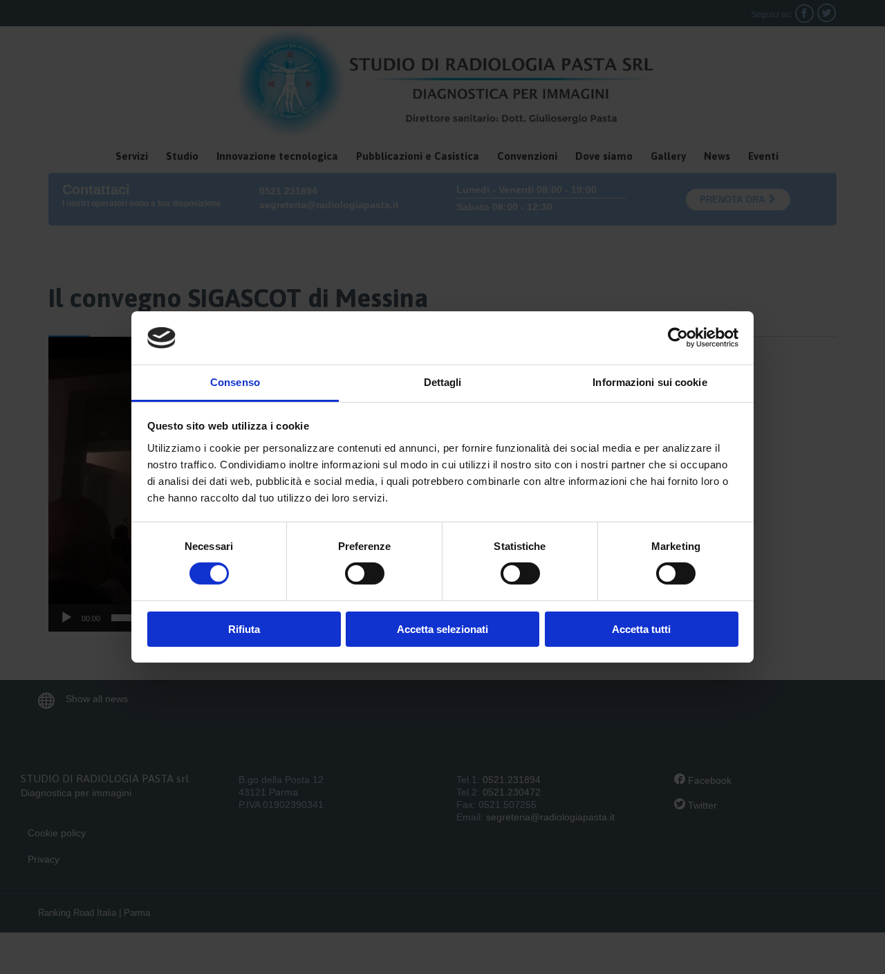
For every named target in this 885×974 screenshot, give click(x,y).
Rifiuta (244, 629)
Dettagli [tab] (443, 382)
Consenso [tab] (235, 382)
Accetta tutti (641, 629)
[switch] (364, 573)
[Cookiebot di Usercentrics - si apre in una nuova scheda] (677, 337)
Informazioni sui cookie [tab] (650, 382)
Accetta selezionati (442, 629)
